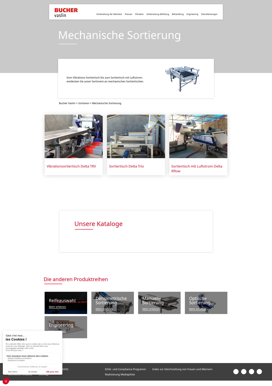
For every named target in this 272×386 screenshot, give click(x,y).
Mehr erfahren (57, 302)
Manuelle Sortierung (153, 296)
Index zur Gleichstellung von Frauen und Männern (182, 364)
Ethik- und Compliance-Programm (125, 364)
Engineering (61, 320)
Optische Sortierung (199, 296)
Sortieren (83, 98)
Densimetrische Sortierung (111, 296)
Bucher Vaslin (67, 98)
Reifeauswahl (62, 296)
